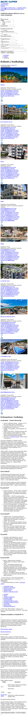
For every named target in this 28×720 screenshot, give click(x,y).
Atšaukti (3, 52)
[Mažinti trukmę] (1, 33)
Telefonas (3, 46)
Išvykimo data (4, 26)
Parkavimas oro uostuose (9, 587)
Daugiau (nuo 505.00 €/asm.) (7, 138)
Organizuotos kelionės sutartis (11, 601)
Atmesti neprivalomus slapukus (8, 712)
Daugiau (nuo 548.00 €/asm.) (7, 95)
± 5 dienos (4, 30)
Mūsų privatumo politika (6, 629)
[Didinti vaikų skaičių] (16, 43)
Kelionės (6, 56)
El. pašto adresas (5, 48)
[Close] (1, 18)
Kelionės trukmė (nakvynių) (7, 31)
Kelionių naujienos (8, 589)
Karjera (5, 595)
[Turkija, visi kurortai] (7, 22)
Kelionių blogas (7, 605)
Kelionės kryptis (4, 19)
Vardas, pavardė (5, 44)
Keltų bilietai (17, 9)
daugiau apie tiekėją (4, 695)
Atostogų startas (7, 590)
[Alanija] (7, 24)
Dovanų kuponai (10, 9)
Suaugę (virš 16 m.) (5, 39)
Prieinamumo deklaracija (9, 606)
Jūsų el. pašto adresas (6, 579)
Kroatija (17, 436)
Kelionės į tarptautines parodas (11, 591)
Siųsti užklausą (10, 52)
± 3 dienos (4, 34)
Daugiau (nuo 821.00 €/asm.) (7, 408)
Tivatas (13, 65)
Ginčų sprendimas (8, 599)
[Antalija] (7, 23)
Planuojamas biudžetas (6, 36)
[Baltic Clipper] (9, 2)
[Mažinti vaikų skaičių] (1, 43)
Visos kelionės (4, 7)
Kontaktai (6, 594)
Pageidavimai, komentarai (7, 51)
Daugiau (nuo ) (8, 220)
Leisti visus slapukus (20, 712)
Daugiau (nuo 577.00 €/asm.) (7, 333)
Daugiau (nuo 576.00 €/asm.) (7, 370)
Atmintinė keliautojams (9, 597)
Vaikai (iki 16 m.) (5, 41)
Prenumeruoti (4, 580)
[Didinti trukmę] (16, 33)
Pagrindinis (6, 55)
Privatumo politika (8, 598)
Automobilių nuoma (8, 586)
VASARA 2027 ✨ (12, 7)
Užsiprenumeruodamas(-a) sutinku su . (13, 583)
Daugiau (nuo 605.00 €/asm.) (7, 296)
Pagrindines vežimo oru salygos (11, 602)
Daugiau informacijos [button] (6, 631)
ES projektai (6, 603)
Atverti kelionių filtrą (5, 66)
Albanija (13, 436)
